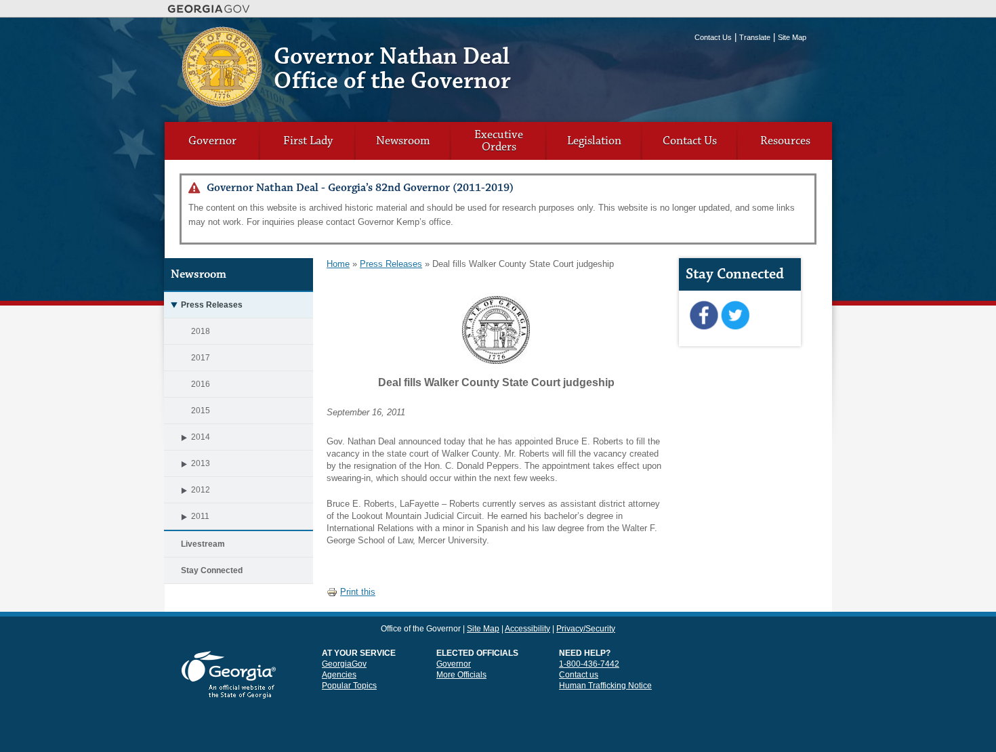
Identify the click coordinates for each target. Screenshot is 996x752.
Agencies (339, 675)
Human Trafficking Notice (605, 685)
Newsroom (403, 140)
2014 (200, 437)
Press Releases (212, 305)
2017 (200, 357)
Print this (357, 592)
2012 (200, 490)
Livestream (203, 544)
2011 (200, 516)
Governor (212, 140)
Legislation (594, 140)
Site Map (792, 37)
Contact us (578, 675)
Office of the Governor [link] (421, 628)
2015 (200, 410)
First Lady (308, 140)
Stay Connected (212, 570)
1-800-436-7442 (589, 664)
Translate (754, 37)
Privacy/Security (585, 628)
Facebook (703, 316)
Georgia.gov (209, 9)
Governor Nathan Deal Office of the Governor (392, 68)
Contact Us (713, 37)
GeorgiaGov (344, 664)
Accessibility (527, 628)
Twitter (734, 316)
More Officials (461, 675)
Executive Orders (498, 140)
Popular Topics (349, 685)
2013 (200, 463)
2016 (200, 384)
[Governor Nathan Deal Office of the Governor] (222, 102)
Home (338, 264)
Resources (785, 140)
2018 (200, 331)
